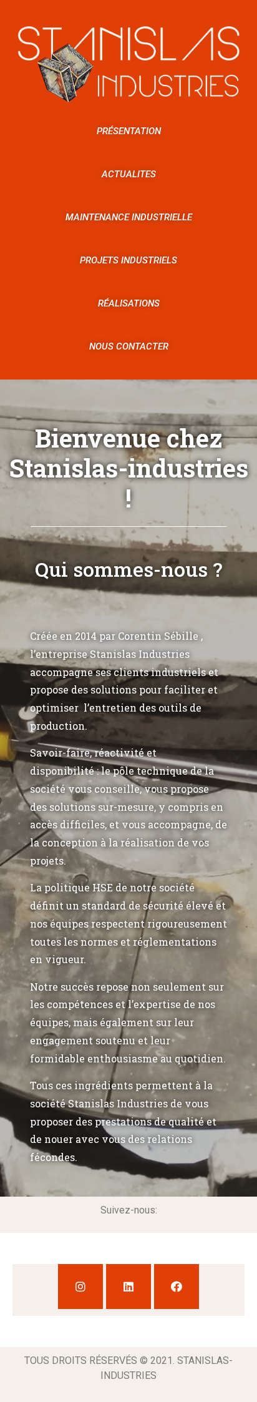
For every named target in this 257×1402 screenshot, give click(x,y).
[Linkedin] (128, 1286)
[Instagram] (80, 1286)
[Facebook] (176, 1286)
